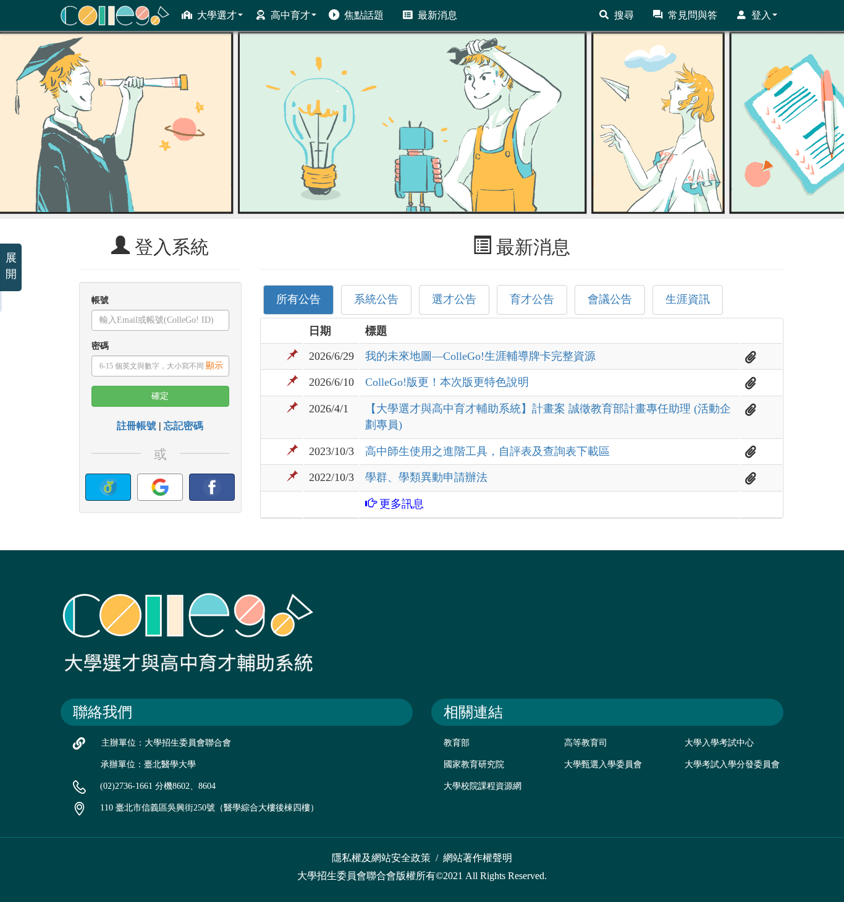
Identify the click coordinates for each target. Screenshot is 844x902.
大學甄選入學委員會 (603, 764)
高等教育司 (585, 742)
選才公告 (454, 299)
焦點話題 (364, 15)
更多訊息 (400, 504)
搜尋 (624, 15)
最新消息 (437, 15)
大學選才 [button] (217, 15)
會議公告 (610, 299)
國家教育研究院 (474, 764)
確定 (160, 396)
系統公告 (376, 299)
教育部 (457, 742)
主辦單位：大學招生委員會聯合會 (166, 742)
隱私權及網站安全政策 (381, 858)
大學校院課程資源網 (482, 786)
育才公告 (532, 299)
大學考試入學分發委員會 (732, 764)
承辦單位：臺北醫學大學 (148, 764)
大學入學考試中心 (719, 742)
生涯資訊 (687, 299)
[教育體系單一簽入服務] (108, 487)
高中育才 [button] (290, 15)
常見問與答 (692, 15)
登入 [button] (761, 15)
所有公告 (298, 299)
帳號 (100, 300)
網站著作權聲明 (477, 858)
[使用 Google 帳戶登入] (160, 487)
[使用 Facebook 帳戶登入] (212, 487)
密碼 (100, 346)
